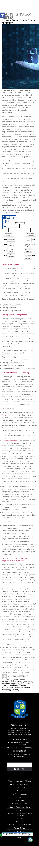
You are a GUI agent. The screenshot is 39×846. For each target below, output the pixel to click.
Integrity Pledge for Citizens (19, 807)
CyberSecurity (27, 682)
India (4, 686)
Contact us (19, 821)
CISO (30, 680)
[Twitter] (14, 751)
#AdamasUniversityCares (19, 784)
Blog (19, 797)
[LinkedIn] (19, 751)
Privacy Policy (19, 828)
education (6, 684)
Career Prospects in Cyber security (18, 22)
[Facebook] (17, 751)
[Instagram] (25, 751)
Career (8, 680)
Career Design (19, 788)
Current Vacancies (19, 804)
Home (19, 778)
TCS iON (19, 818)
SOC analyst (25, 688)
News (19, 791)
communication (15, 682)
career (24, 680)
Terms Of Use (19, 831)
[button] (2, 15)
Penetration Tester (16, 686)
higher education (28, 684)
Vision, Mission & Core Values (19, 781)
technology (6, 690)
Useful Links (19, 810)
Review (19, 838)
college (5, 682)
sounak (10, 676)
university (15, 690)
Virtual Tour (19, 801)
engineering (15, 684)
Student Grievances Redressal (19, 825)
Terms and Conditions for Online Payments (19, 814)
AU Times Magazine (19, 794)
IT (7, 686)
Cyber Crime (17, 680)
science (17, 688)
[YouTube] (22, 751)
